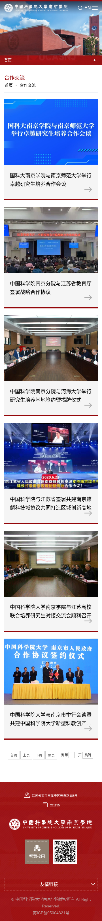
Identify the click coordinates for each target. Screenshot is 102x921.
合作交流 (28, 85)
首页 (9, 85)
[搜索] (80, 8)
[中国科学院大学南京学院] (51, 825)
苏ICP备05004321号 (51, 913)
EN (87, 7)
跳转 (87, 755)
